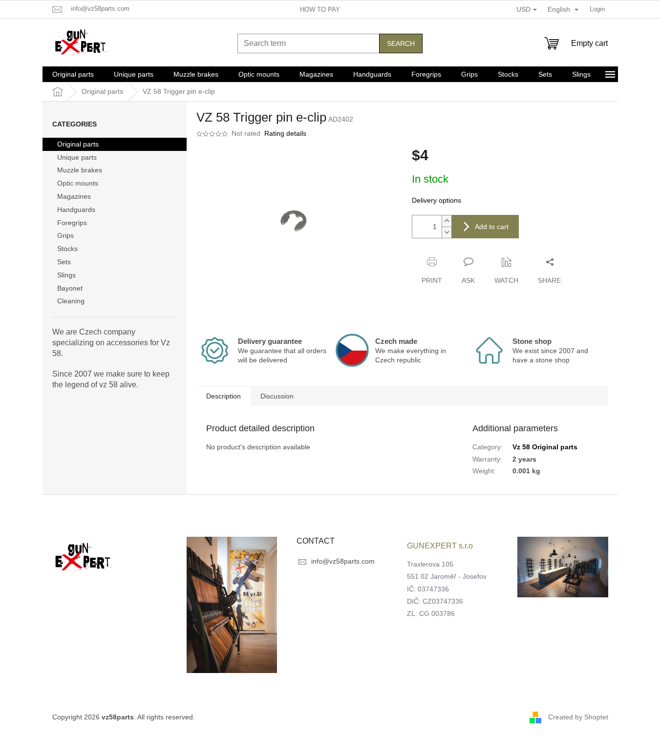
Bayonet (70, 288)
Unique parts (77, 157)
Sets (64, 262)
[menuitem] (73, 74)
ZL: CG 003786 (431, 613)
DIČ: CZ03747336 (435, 601)
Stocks (67, 249)
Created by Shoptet (578, 716)
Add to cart (492, 227)
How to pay (320, 9)
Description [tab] (223, 396)
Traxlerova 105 (430, 564)
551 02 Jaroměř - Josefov (447, 576)
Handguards (76, 209)
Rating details (285, 133)
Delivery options (436, 200)
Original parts (78, 144)
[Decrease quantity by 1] (446, 232)
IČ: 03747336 (428, 589)
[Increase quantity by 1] (446, 221)
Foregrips (72, 223)
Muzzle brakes (79, 170)
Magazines (74, 196)
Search (401, 43)
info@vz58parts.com (343, 561)
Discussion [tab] (277, 396)
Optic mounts (77, 183)
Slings (66, 275)
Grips (65, 235)
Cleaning (71, 301)
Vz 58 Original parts (544, 447)
